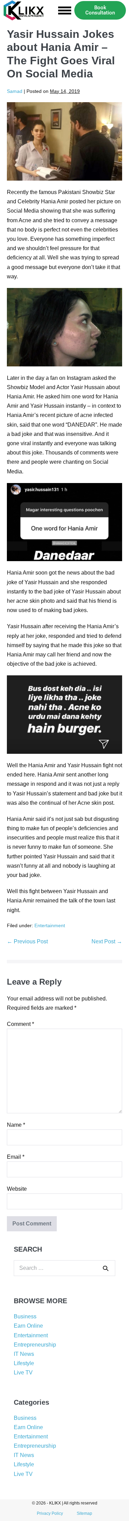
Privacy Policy (50, 1513)
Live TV (23, 1372)
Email (15, 1157)
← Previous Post (27, 941)
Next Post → (107, 941)
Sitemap (84, 1513)
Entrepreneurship (35, 1345)
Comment (20, 1024)
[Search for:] (64, 1268)
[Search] (105, 1268)
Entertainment (49, 925)
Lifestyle (24, 1363)
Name (16, 1125)
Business (25, 1316)
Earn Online (28, 1326)
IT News (24, 1354)
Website (17, 1189)
